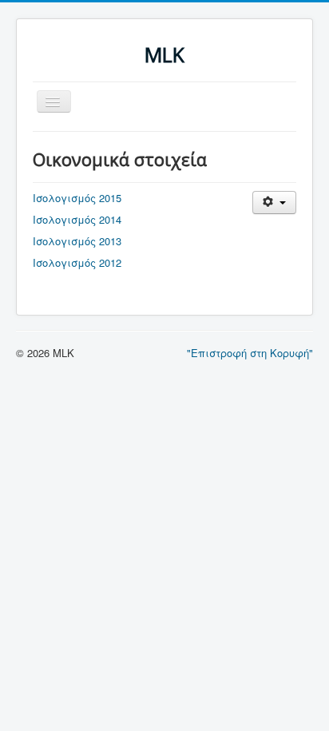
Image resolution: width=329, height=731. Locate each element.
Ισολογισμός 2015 (77, 197)
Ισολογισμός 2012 (77, 262)
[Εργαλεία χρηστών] (274, 202)
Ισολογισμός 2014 (77, 219)
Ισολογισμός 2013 (77, 240)
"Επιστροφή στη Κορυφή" (250, 352)
